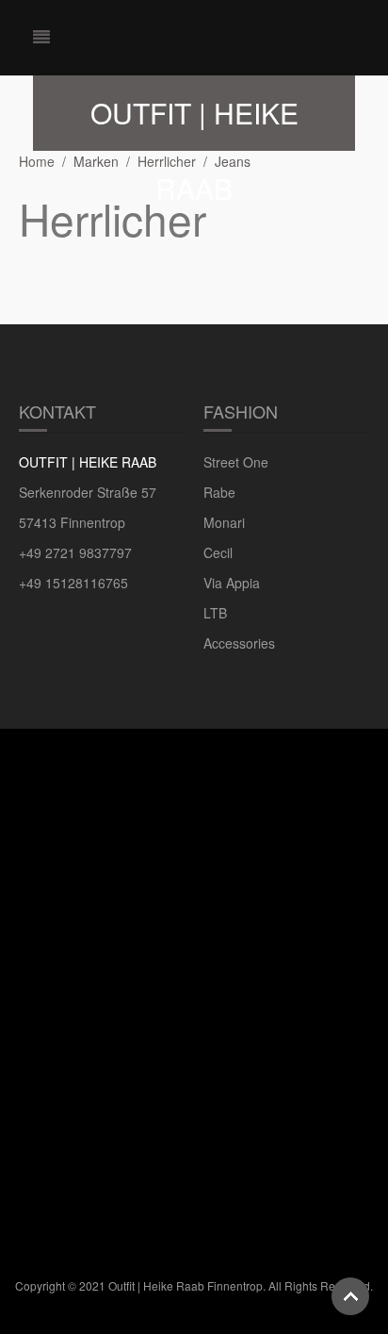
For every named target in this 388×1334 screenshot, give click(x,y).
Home (37, 161)
